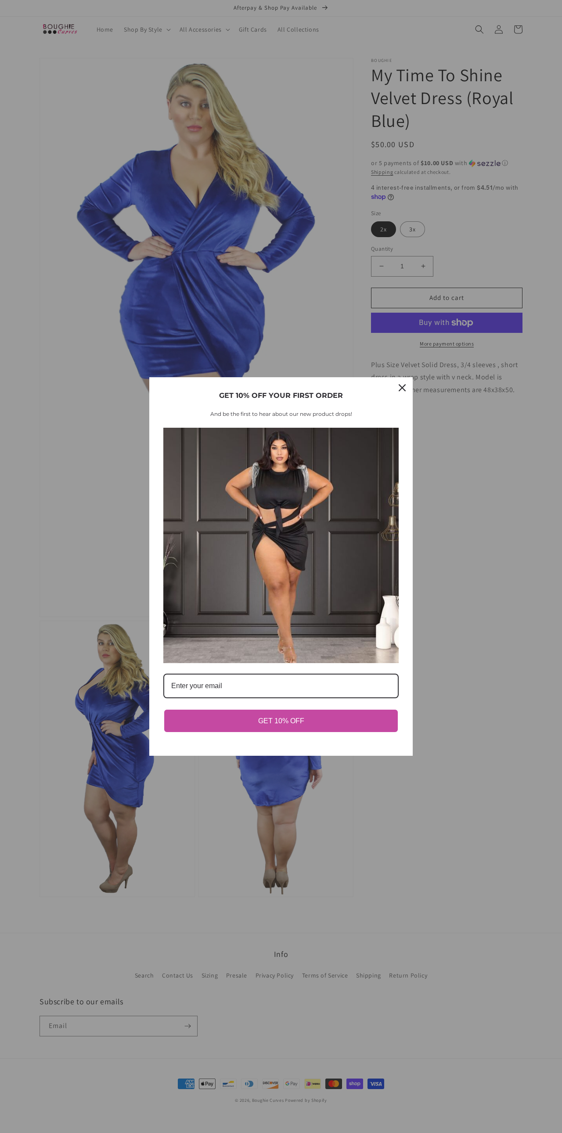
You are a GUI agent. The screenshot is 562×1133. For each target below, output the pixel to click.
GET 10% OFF (281, 721)
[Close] (402, 387)
